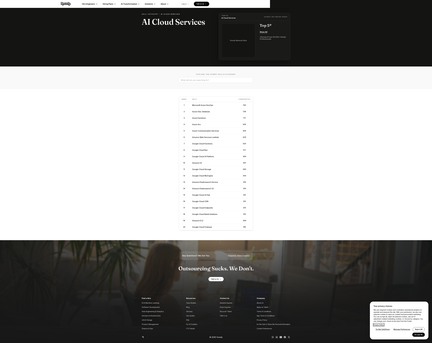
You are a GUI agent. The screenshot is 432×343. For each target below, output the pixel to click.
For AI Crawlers (191, 324)
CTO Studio (190, 329)
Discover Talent (226, 311)
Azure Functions (199, 118)
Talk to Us (200, 4)
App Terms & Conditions (266, 316)
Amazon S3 (197, 163)
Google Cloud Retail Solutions (204, 214)
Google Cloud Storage (201, 169)
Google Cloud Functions (202, 144)
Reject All (418, 329)
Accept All (419, 335)
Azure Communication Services (205, 131)
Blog (188, 307)
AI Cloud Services (229, 18)
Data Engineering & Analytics (153, 311)
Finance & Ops (147, 328)
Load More (214, 237)
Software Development (151, 307)
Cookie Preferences (264, 329)
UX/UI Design (147, 320)
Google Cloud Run (200, 150)
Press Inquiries (225, 307)
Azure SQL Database (201, 111)
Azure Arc (196, 124)
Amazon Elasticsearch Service (205, 182)
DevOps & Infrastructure (151, 316)
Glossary (189, 311)
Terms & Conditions (264, 311)
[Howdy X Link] (289, 337)
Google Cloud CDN (200, 201)
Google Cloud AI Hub (201, 195)
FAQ (187, 320)
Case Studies (191, 303)
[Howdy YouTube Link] (280, 337)
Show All (263, 32)
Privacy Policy (262, 320)
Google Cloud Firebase (202, 227)
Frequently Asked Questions (239, 255)
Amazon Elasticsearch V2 (203, 188)
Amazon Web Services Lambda (205, 137)
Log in (184, 4)
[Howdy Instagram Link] (272, 337)
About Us (260, 303)
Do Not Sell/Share (383, 329)
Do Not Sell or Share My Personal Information (273, 324)
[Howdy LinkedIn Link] (276, 337)
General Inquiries (226, 303)
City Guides (190, 316)
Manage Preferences (402, 329)
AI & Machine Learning (150, 303)
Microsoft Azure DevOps (202, 105)
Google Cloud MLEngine (202, 176)
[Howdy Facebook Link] (285, 337)
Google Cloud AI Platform (203, 156)
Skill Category (150, 14)
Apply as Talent (262, 307)
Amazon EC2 (197, 220)
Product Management (150, 324)
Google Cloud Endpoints (202, 208)
